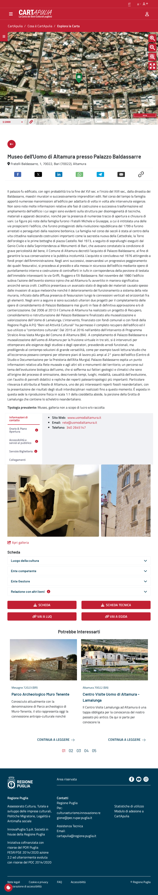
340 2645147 (76, 427)
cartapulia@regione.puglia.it (76, 835)
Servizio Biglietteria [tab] (21, 451)
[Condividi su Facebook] (17, 174)
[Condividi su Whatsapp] (79, 174)
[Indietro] (11, 144)
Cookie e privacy (38, 882)
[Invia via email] (121, 174)
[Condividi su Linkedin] (58, 174)
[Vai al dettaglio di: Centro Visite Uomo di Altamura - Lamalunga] (114, 659)
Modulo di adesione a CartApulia (129, 814)
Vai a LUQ (44, 616)
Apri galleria (20, 542)
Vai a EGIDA (118, 616)
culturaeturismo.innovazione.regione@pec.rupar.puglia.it (78, 815)
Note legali (13, 882)
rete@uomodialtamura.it (79, 422)
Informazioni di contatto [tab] (18, 418)
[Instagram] (146, 779)
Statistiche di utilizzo (129, 806)
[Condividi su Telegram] (100, 174)
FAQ (59, 882)
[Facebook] (131, 779)
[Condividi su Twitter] (38, 174)
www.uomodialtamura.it (84, 417)
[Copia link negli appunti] (141, 173)
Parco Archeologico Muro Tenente (40, 694)
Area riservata (67, 779)
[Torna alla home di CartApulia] (34, 14)
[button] (129, 3)
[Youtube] (138, 779)
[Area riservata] (147, 13)
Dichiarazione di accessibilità (24, 886)
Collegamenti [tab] (17, 459)
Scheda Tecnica (118, 604)
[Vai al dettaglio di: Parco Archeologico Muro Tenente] (43, 659)
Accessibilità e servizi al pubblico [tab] (20, 441)
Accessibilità (78, 882)
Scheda (44, 604)
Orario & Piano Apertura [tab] (18, 430)
